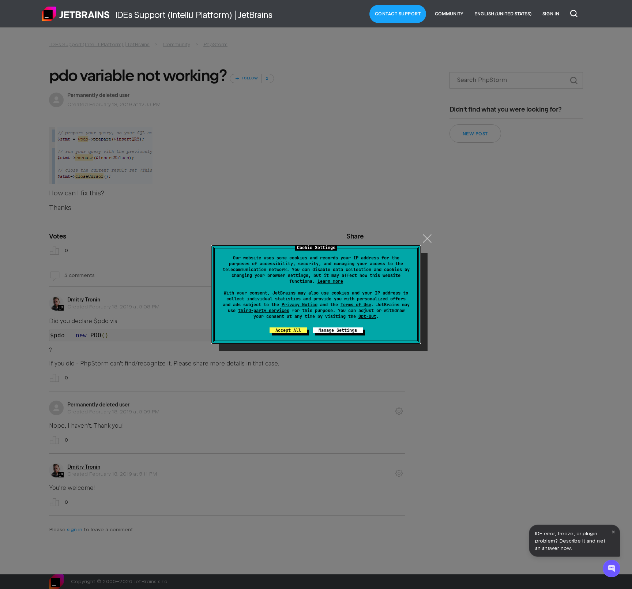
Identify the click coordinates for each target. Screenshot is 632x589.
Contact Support (398, 13)
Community (449, 13)
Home (76, 14)
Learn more (330, 281)
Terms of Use (356, 305)
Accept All (288, 330)
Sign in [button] (550, 13)
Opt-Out (367, 316)
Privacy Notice (299, 305)
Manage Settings (338, 330)
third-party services (263, 311)
